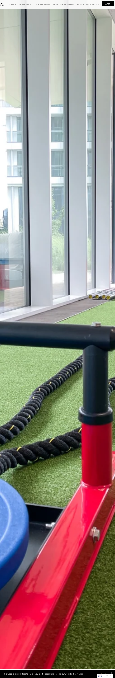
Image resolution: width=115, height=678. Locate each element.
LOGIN (108, 4)
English (105, 676)
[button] (12, 4)
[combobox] (105, 676)
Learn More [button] (78, 674)
